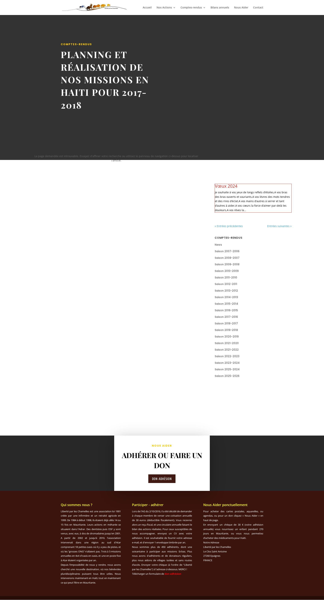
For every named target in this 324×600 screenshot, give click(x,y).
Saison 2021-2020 (227, 343)
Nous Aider (241, 7)
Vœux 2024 (226, 186)
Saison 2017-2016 (226, 317)
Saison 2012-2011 (226, 284)
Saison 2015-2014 (226, 304)
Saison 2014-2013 (226, 297)
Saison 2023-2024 (227, 363)
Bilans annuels (220, 7)
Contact (258, 7)
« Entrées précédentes (229, 226)
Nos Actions (164, 7)
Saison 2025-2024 (227, 369)
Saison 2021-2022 (227, 350)
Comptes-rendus (191, 7)
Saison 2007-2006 (227, 251)
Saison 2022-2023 (227, 356)
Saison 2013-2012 (226, 290)
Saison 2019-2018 (226, 330)
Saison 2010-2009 (227, 271)
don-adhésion (173, 573)
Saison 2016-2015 (226, 310)
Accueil (147, 7)
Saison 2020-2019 (227, 336)
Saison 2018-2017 (226, 323)
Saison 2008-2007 (227, 258)
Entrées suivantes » (279, 226)
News (218, 245)
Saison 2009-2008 (227, 264)
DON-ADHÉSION (162, 479)
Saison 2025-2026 (227, 376)
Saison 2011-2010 (226, 277)
